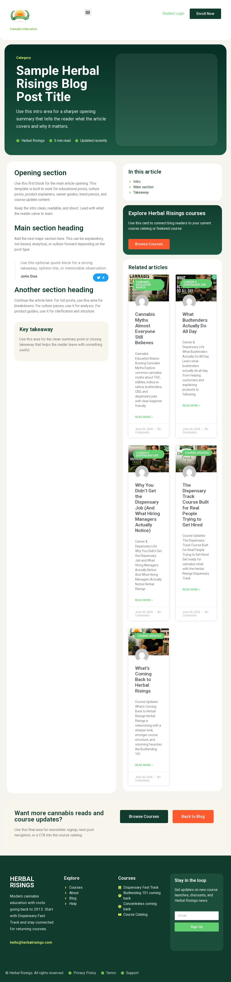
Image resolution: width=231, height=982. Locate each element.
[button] (88, 12)
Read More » (144, 417)
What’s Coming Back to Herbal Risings (143, 679)
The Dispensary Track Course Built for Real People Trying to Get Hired (195, 505)
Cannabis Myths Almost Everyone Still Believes (145, 328)
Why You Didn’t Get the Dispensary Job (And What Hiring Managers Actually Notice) (147, 507)
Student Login (173, 13)
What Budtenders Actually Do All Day (195, 323)
